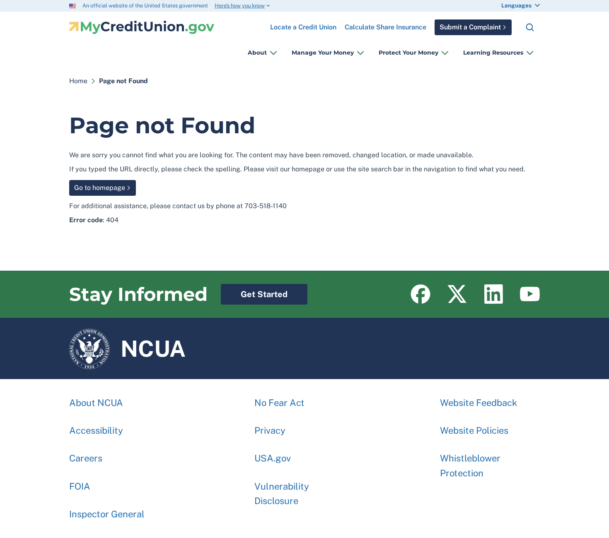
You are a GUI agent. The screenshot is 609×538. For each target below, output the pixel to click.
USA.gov (272, 458)
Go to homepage (99, 188)
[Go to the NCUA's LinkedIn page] (493, 294)
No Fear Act (279, 402)
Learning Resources (493, 52)
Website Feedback (478, 402)
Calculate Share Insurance (385, 27)
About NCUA (96, 402)
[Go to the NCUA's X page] (457, 294)
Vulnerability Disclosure (281, 493)
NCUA (127, 345)
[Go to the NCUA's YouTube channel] (530, 294)
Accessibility (96, 430)
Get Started (254, 291)
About (257, 52)
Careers (85, 458)
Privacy (269, 430)
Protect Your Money (408, 52)
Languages (516, 5)
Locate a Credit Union (303, 24)
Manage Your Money (323, 52)
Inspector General (107, 514)
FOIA (79, 486)
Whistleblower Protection (470, 465)
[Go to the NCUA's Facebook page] (420, 294)
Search (530, 27)
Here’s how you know (240, 5)
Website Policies (474, 430)
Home (78, 81)
